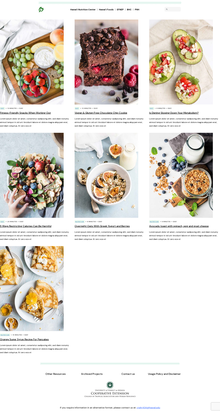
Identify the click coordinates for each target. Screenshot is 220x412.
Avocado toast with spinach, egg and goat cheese (179, 226)
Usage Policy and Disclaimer (164, 374)
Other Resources (55, 374)
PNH (137, 9)
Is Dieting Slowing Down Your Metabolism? (174, 112)
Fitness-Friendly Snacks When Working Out (25, 112)
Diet (2, 108)
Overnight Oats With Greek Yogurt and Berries (102, 226)
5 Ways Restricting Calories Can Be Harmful (25, 226)
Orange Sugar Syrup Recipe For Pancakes (24, 339)
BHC (129, 9)
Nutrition (79, 222)
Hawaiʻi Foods (106, 9)
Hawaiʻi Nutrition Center (83, 9)
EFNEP (120, 9)
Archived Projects (92, 374)
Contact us (128, 374)
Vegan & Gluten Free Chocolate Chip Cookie (101, 112)
